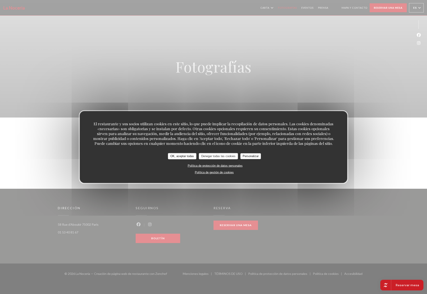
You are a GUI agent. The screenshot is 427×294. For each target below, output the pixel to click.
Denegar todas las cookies (218, 156)
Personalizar (251, 156)
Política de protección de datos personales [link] (215, 165)
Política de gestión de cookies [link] (214, 172)
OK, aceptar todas (182, 156)
